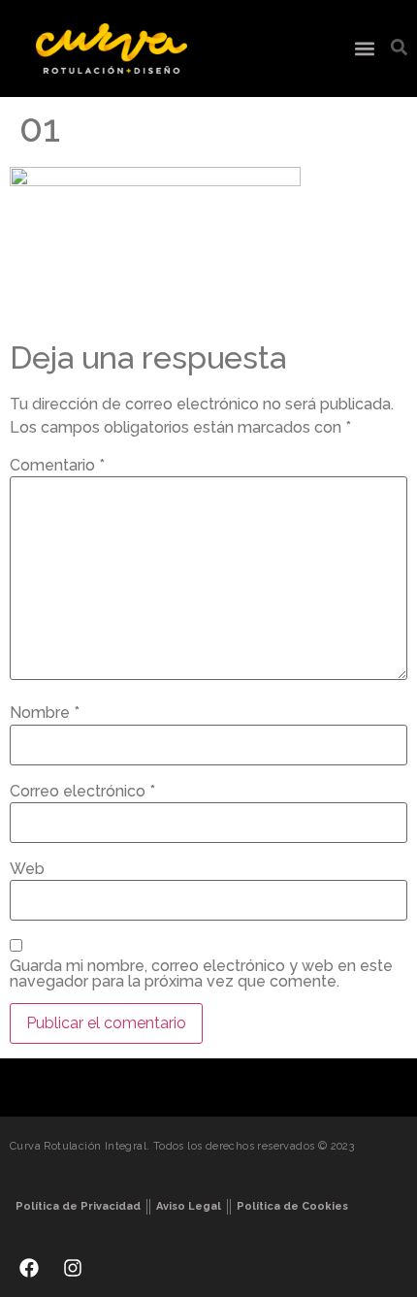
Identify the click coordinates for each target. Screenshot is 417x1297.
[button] (364, 49)
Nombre (45, 713)
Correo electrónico (82, 791)
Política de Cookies (292, 1206)
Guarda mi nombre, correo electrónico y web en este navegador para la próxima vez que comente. (201, 973)
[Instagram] (72, 1267)
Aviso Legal (188, 1206)
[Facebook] (29, 1267)
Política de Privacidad (78, 1206)
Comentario (57, 465)
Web (27, 869)
